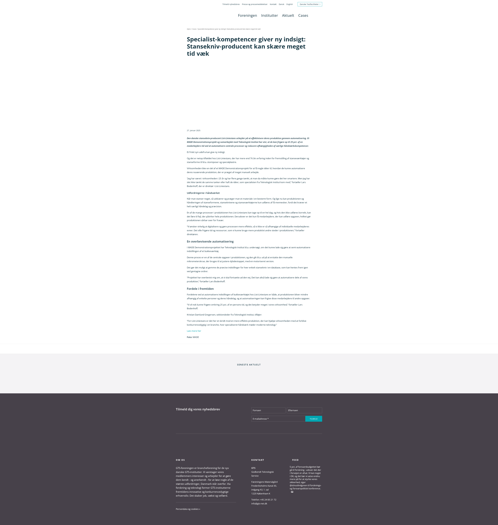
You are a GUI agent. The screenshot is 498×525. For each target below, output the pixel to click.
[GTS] (185, 15)
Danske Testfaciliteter (309, 4)
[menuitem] (231, 4)
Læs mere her (194, 330)
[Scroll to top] (492, 519)
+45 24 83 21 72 (268, 499)
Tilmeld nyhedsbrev (231, 4)
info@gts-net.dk (259, 503)
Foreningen (247, 15)
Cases (303, 15)
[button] (313, 15)
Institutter (269, 15)
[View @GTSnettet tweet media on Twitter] (292, 492)
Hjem (189, 29)
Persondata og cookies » (188, 508)
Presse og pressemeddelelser (255, 4)
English (289, 4)
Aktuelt (288, 15)
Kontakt (273, 4)
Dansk (281, 4)
